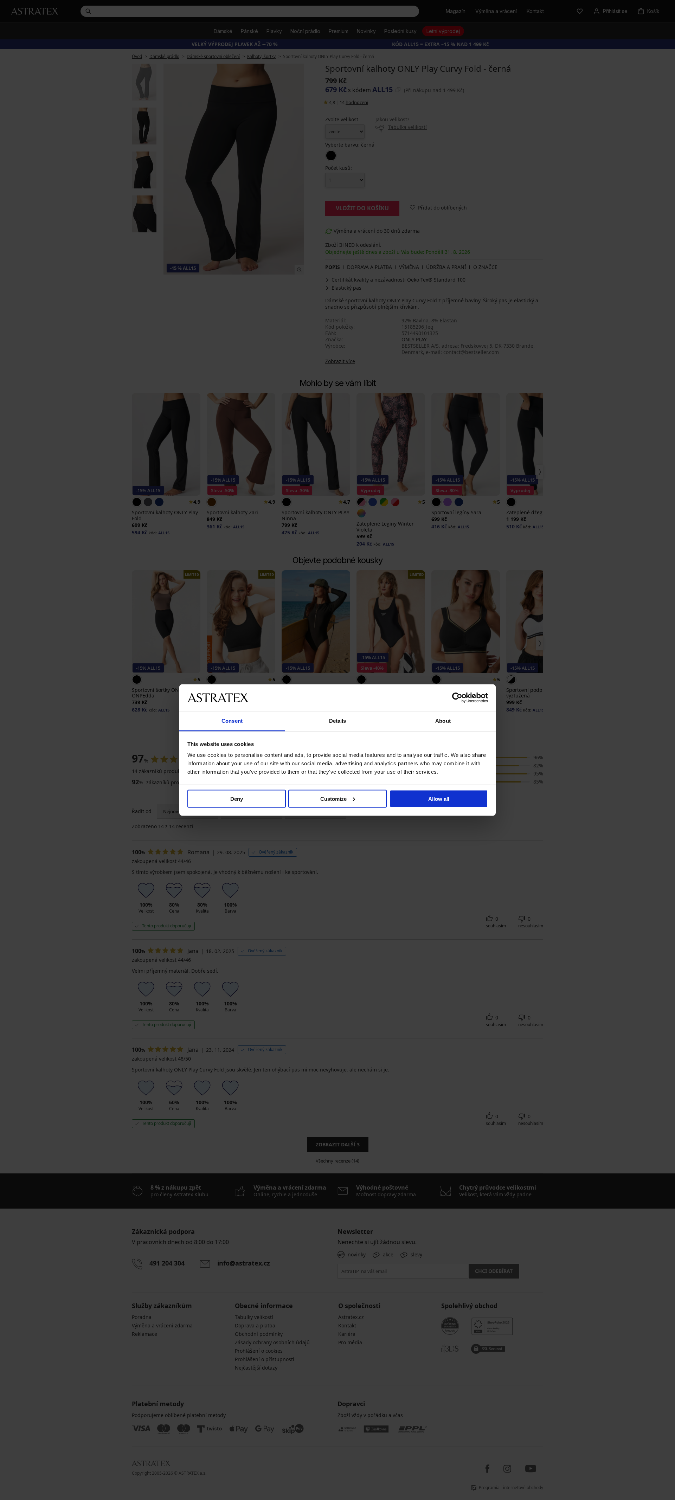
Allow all (438, 798)
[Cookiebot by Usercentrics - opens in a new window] (457, 697)
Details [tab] (337, 721)
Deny (236, 798)
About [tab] (443, 721)
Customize (333, 798)
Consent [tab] (232, 721)
